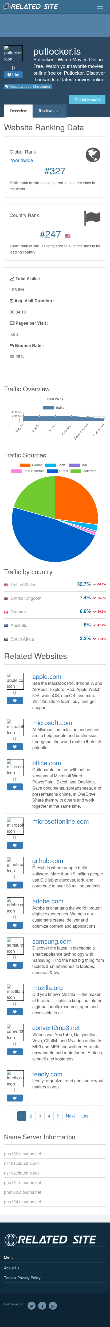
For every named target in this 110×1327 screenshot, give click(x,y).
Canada (18, 612)
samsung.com (52, 941)
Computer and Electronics (29, 87)
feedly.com (47, 1073)
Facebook (42, 1306)
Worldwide (22, 159)
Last (85, 1116)
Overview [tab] (18, 110)
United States (23, 584)
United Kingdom (26, 598)
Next (70, 1116)
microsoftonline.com (60, 821)
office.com (46, 762)
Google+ (53, 1306)
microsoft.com (52, 722)
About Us (11, 1267)
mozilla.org (47, 987)
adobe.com (48, 900)
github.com (47, 860)
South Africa (22, 639)
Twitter (32, 1306)
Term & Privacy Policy (22, 1277)
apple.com (46, 676)
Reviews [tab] (48, 110)
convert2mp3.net (56, 1027)
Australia (19, 625)
